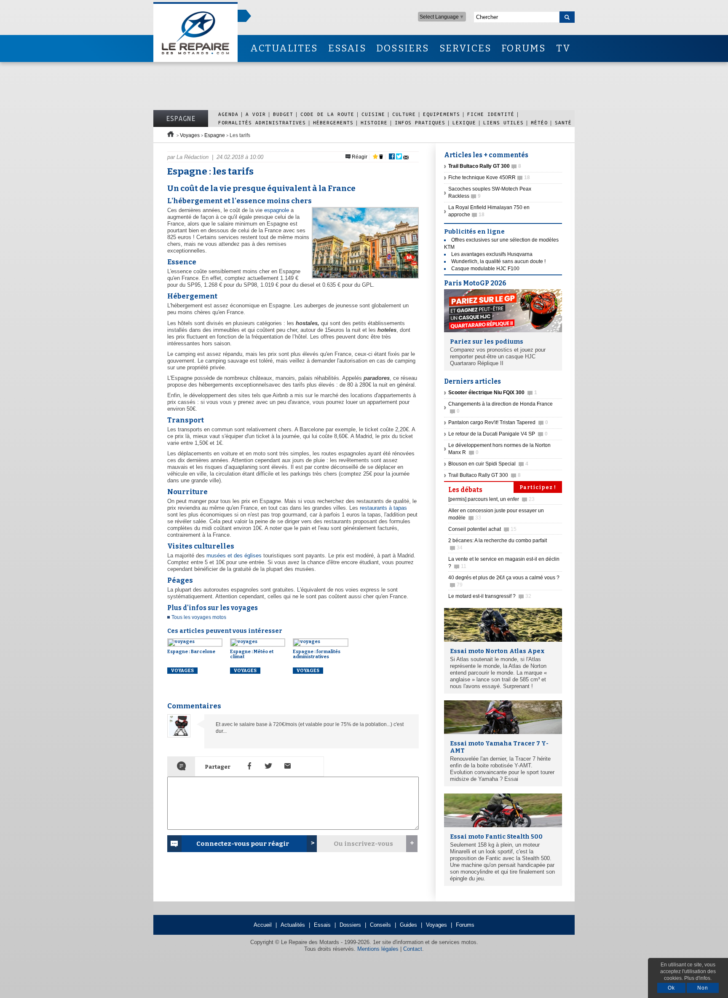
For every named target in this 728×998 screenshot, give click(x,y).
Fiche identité (490, 114)
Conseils (380, 925)
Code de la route (327, 114)
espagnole (276, 210)
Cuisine (373, 114)
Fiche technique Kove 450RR (489, 177)
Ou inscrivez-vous (363, 843)
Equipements (441, 114)
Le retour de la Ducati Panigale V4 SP (498, 434)
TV (563, 48)
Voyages (190, 135)
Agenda (228, 114)
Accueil (263, 925)
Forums (465, 925)
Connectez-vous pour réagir (242, 843)
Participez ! (537, 487)
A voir (256, 114)
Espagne (180, 118)
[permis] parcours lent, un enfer (491, 499)
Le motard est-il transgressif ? (489, 596)
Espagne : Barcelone (191, 651)
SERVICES (465, 48)
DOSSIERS (402, 48)
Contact (412, 949)
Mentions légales (378, 949)
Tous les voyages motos (198, 617)
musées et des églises (234, 555)
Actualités (293, 925)
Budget (283, 114)
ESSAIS (347, 48)
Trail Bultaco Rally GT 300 (484, 475)
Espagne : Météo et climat (251, 654)
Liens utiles (503, 122)
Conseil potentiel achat (482, 529)
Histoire (374, 122)
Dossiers (350, 925)
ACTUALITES (284, 48)
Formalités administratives (262, 122)
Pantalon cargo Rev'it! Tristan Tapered (498, 422)
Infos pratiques (420, 122)
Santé (563, 122)
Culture (404, 114)
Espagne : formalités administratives (316, 654)
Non (702, 988)
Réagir (359, 157)
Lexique (464, 122)
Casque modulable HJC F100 (485, 269)
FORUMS (523, 48)
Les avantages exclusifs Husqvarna (492, 254)
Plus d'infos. (698, 978)
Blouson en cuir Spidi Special (488, 464)
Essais (322, 925)
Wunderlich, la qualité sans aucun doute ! (498, 261)
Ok (671, 988)
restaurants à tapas (383, 508)
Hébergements (333, 122)
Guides (408, 925)
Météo (539, 122)
